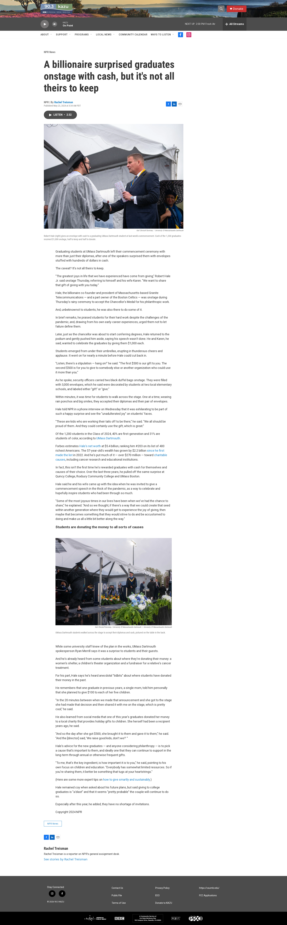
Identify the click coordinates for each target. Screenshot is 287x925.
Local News (104, 34)
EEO (157, 895)
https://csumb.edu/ (209, 888)
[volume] (54, 24)
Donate (238, 8)
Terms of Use (119, 903)
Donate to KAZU (163, 903)
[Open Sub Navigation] (51, 34)
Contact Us (117, 888)
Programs (82, 34)
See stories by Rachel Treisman (65, 859)
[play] (44, 24)
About (45, 34)
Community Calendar (133, 34)
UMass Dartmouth (108, 438)
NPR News (49, 52)
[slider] (59, 24)
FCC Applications (208, 895)
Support (62, 34)
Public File (117, 895)
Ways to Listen (161, 34)
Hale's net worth (90, 446)
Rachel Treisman (63, 102)
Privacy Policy (162, 888)
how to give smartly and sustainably (126, 779)
